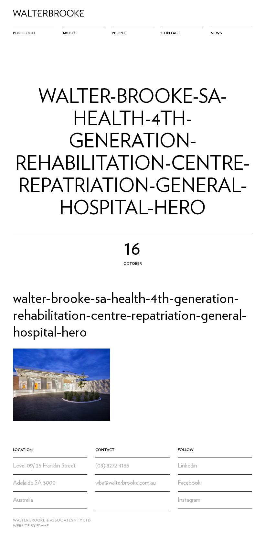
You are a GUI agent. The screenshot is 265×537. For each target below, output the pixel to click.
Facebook (189, 483)
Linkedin (187, 466)
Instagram (189, 500)
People (119, 33)
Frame (43, 526)
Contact (171, 33)
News (216, 33)
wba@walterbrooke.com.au (125, 483)
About (69, 33)
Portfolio (24, 33)
